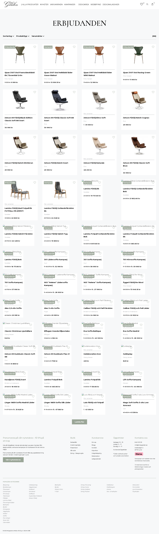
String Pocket (85, 491)
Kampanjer (69, 4)
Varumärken (56, 4)
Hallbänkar (110, 485)
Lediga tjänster (96, 459)
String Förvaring (86, 485)
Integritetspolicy (97, 453)
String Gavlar (85, 487)
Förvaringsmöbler (8, 502)
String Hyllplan (85, 489)
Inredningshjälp (75, 445)
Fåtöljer (5, 498)
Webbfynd (96, 4)
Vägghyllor (6, 511)
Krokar (109, 489)
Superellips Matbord (35, 496)
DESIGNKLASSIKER (111, 4)
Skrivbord (32, 491)
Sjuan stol (6, 520)
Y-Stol (56, 491)
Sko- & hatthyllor (112, 491)
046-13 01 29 (138, 442)
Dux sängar (6, 518)
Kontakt (94, 448)
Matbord (31, 489)
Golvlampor (6, 491)
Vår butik (73, 450)
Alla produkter (30, 4)
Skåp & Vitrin (59, 489)
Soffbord (31, 494)
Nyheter (44, 4)
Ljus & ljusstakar (137, 489)
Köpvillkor (95, 450)
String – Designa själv (77, 453)
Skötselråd (73, 442)
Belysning (6, 485)
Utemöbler (6, 522)
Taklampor (6, 496)
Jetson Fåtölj (33, 498)
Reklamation (96, 456)
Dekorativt (135, 485)
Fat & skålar (136, 487)
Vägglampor (33, 487)
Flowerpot (6, 489)
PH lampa (6, 494)
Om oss (94, 442)
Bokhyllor (6, 505)
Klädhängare (111, 487)
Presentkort (74, 448)
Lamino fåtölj (7, 500)
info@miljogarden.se (141, 445)
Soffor (5, 516)
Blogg (93, 445)
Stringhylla (6, 509)
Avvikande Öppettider (120, 449)
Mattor (5, 513)
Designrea (83, 4)
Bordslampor (7, 487)
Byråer (5, 507)
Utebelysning (33, 485)
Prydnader (135, 491)
